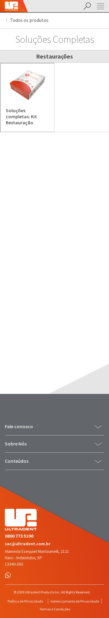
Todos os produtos (29, 20)
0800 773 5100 (19, 536)
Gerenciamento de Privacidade (75, 601)
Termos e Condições (54, 609)
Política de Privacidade (25, 601)
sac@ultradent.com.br (28, 543)
